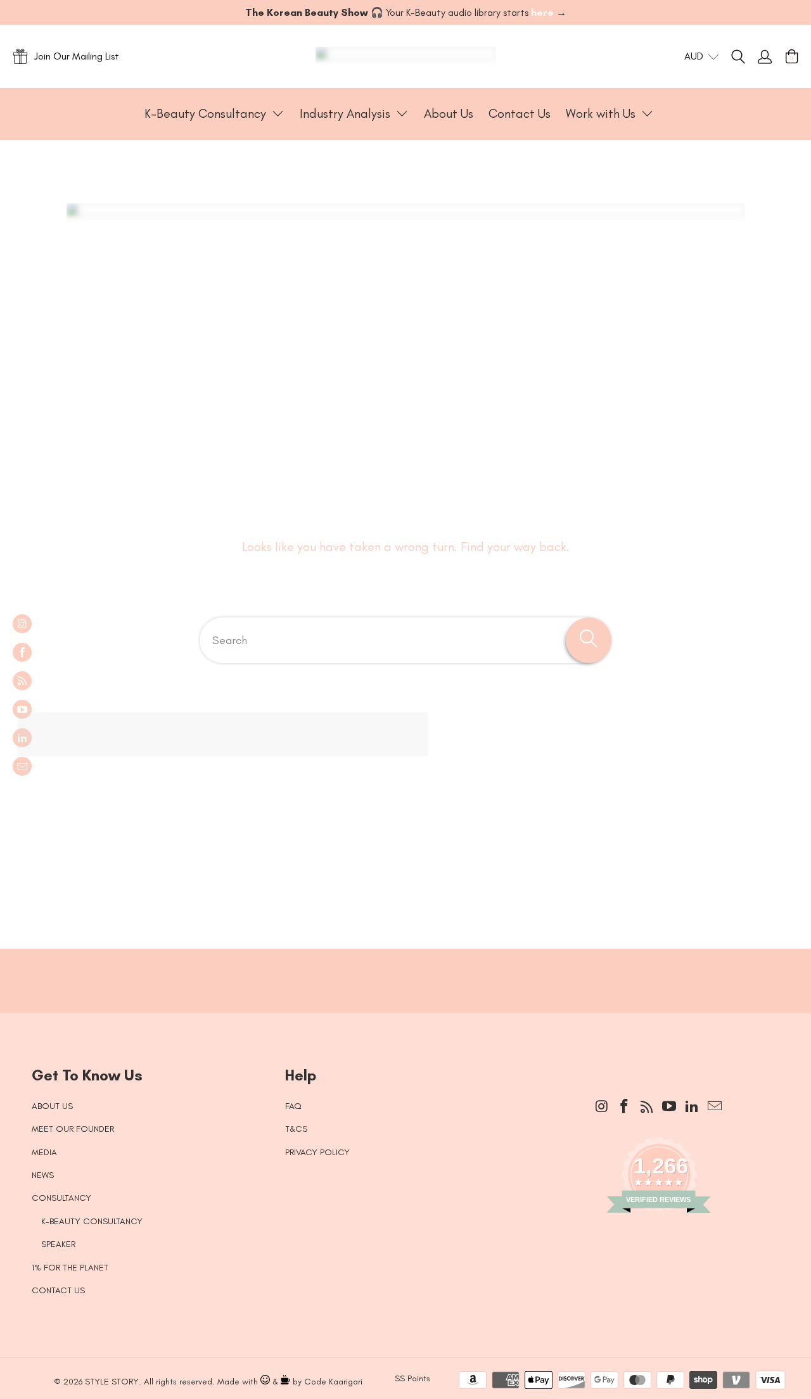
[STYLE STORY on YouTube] (22, 709)
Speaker (58, 1244)
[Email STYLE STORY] (22, 766)
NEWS (43, 1175)
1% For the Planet (70, 1267)
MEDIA (44, 1152)
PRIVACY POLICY (317, 1152)
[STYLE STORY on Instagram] (22, 623)
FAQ (293, 1106)
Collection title (83, 813)
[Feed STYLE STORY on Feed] (22, 680)
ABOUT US (52, 1106)
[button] (214, 114)
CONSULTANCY (61, 1198)
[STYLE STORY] (406, 56)
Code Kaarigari (333, 1381)
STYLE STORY (112, 1381)
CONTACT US (58, 1290)
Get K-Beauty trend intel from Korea (396, 968)
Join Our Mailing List (76, 56)
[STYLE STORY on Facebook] (22, 652)
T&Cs (296, 1129)
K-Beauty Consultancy (92, 1221)
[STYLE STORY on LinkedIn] (22, 737)
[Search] (744, 56)
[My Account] (765, 56)
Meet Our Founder (73, 1129)
